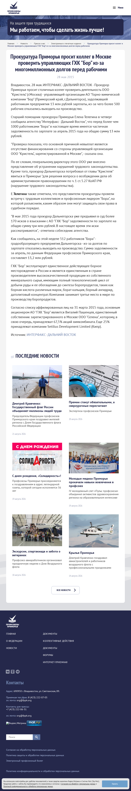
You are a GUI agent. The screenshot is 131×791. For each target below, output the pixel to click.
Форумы (48, 655)
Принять (115, 783)
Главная (11, 43)
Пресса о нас (39, 43)
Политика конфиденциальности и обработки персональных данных (42, 771)
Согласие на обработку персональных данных (30, 749)
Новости (24, 43)
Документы (50, 633)
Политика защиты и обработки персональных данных (35, 755)
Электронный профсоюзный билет (24, 760)
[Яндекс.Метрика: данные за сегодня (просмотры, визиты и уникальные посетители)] (16, 723)
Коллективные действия (58, 641)
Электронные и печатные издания (66, 43)
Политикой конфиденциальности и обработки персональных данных (28, 786)
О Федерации (14, 641)
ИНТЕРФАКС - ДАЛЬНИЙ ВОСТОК (51, 334)
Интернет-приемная (55, 662)
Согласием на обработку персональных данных (78, 783)
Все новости (64, 590)
